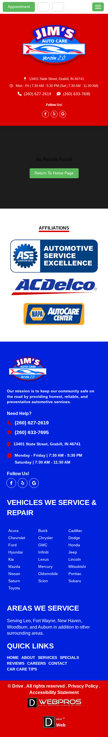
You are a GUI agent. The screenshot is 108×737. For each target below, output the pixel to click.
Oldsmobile (48, 573)
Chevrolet (16, 538)
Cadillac (75, 530)
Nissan (14, 573)
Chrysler (45, 538)
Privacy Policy (83, 686)
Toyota (14, 588)
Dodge (74, 538)
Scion (43, 581)
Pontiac (74, 573)
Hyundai (15, 552)
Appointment (19, 6)
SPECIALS (69, 657)
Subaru (74, 581)
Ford (12, 545)
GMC (42, 545)
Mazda (14, 566)
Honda (74, 545)
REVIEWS (15, 663)
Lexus (43, 559)
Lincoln (74, 559)
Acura (13, 530)
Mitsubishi (77, 566)
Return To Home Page (54, 173)
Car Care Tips (22, 669)
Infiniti (43, 552)
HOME (13, 657)
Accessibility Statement (54, 692)
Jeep (72, 552)
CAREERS (36, 663)
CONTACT (57, 663)
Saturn (14, 581)
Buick (43, 530)
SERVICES (47, 657)
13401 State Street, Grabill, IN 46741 (56, 79)
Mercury (45, 566)
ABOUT (28, 657)
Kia (11, 559)
